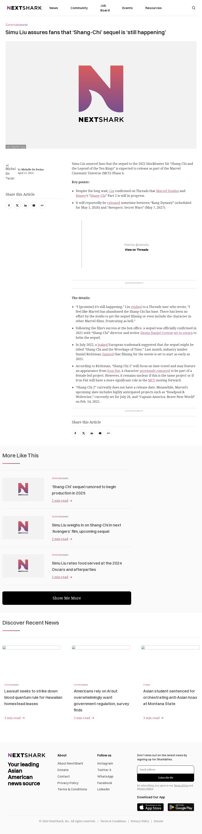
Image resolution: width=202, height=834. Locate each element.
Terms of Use (181, 785)
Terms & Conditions (72, 789)
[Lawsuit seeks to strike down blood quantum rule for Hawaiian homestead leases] (31, 661)
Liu (111, 191)
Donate (63, 770)
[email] (100, 433)
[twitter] (83, 433)
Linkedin (103, 789)
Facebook (104, 783)
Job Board (105, 8)
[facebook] (75, 433)
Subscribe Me (165, 777)
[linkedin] (91, 433)
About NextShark (70, 763)
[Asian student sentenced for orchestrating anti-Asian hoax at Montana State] (170, 661)
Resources (153, 8)
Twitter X (104, 770)
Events (127, 8)
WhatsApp (105, 776)
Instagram (105, 763)
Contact (63, 776)
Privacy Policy (68, 783)
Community (79, 8)
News (54, 8)
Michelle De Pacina (32, 169)
